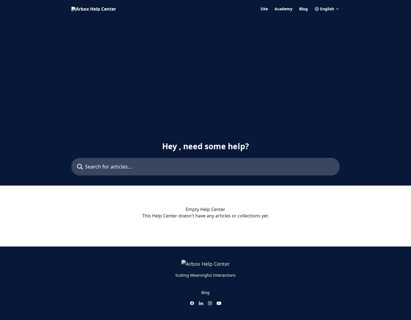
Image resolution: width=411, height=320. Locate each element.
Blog (303, 9)
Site (264, 9)
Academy (283, 9)
